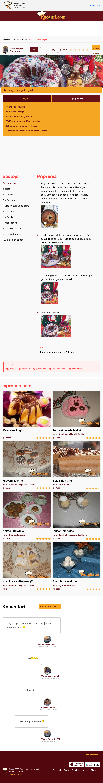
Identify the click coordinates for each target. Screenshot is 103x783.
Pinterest (95, 770)
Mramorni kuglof (27, 415)
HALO (19, 774)
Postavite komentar (49, 606)
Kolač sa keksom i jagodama (20, 116)
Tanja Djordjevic (47, 707)
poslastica (41, 369)
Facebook (57, 770)
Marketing (12, 771)
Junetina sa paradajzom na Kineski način (26, 130)
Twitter (66, 770)
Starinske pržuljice (15, 107)
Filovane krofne (27, 465)
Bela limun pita (77, 465)
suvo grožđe (78, 369)
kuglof (12, 369)
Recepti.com (51, 15)
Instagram (85, 770)
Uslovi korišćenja (37, 769)
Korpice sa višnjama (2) (27, 566)
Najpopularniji (76, 98)
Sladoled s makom (77, 566)
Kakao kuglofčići (27, 516)
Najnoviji (27, 98)
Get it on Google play (92, 764)
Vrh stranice (92, 754)
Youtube (75, 770)
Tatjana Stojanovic (16, 49)
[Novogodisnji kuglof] (67, 216)
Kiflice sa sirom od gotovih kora (21, 126)
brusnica (26, 369)
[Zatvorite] (2, 5)
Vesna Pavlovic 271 (47, 644)
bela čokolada (59, 369)
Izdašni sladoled (77, 516)
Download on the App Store (76, 764)
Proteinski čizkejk (15, 111)
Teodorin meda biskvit (77, 415)
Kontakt (20, 771)
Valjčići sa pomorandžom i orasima (23, 121)
